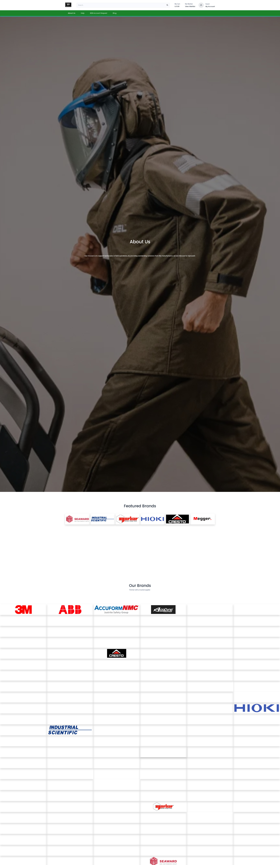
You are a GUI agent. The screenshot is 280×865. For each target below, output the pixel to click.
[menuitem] (71, 13)
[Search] (167, 5)
